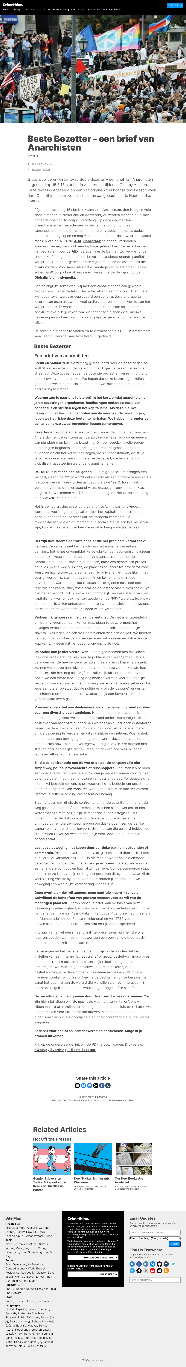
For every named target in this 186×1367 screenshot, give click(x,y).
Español (21, 1309)
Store (47, 9)
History (20, 1231)
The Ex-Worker (15, 1289)
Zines (8, 1244)
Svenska (47, 1333)
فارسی (9, 1329)
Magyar (32, 1325)
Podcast (10, 1284)
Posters (31, 1244)
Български (17, 1321)
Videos (9, 1248)
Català (32, 1341)
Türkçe (43, 1325)
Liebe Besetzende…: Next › (122, 1100)
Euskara (21, 1325)
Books (6, 9)
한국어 (19, 1333)
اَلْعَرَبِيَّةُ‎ (9, 1333)
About (81, 9)
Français (10, 1313)
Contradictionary (16, 1268)
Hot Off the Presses (42, 164)
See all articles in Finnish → (104, 9)
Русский (10, 1317)
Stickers (42, 1244)
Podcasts (36, 9)
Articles (10, 1223)
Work (31, 1268)
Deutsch (36, 169)
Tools (25, 9)
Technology (12, 1236)
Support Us (175, 5)
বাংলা (38, 1333)
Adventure (18, 1227)
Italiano (32, 1309)
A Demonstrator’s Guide (37, 1236)
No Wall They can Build (41, 1289)
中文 (28, 1321)
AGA (77, 241)
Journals (19, 1244)
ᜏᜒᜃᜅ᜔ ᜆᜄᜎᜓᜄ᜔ (37, 1346)
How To (31, 1231)
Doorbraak (92, 241)
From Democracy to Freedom (24, 1264)
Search (57, 9)
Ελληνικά (33, 1317)
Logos (29, 1248)
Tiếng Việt (20, 1341)
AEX (75, 251)
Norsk (22, 1346)
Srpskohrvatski (40, 1329)
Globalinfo (43, 277)
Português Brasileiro (31, 1313)
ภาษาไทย (29, 1337)
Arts (8, 1227)
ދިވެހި (40, 1341)
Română (29, 1333)
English (46, 169)
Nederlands (22, 1329)
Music (19, 1248)
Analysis (32, 1227)
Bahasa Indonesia (43, 1321)
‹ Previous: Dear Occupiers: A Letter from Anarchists (77, 1100)
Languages (69, 9)
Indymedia (66, 277)
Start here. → (108, 1274)
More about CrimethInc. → (100, 1257)
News (41, 1231)
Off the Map (27, 1280)
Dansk (9, 1337)
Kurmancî (11, 1346)
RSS (18, 1224)
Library (16, 9)
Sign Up (175, 1244)
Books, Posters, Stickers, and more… (28, 1301)
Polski (21, 1317)
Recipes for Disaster (34, 1272)
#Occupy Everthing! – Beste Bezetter (65, 1050)
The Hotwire (13, 1293)
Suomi (45, 1317)
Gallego (49, 1341)
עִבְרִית (18, 1337)
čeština (10, 1325)
